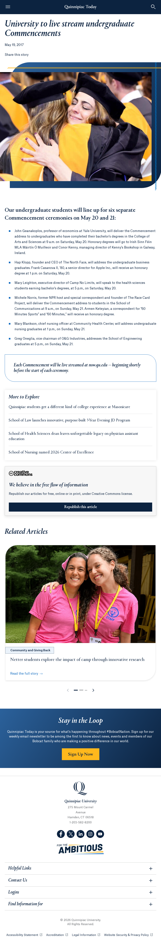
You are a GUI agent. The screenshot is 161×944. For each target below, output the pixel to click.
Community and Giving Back (30, 650)
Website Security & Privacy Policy (128, 935)
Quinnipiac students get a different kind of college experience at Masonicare (69, 407)
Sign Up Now (80, 754)
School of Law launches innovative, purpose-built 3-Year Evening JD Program (69, 420)
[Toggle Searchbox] (153, 7)
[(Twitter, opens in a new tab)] (71, 834)
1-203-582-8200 (81, 822)
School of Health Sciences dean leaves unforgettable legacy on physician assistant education (73, 436)
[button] (76, 690)
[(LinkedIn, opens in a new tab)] (80, 834)
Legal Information (86, 935)
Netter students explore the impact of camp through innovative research (77, 659)
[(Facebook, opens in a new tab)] (61, 834)
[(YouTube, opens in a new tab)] (100, 834)
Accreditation (57, 935)
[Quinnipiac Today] (80, 7)
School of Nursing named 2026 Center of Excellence (51, 452)
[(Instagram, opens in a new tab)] (90, 834)
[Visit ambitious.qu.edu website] (80, 849)
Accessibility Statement (24, 935)
